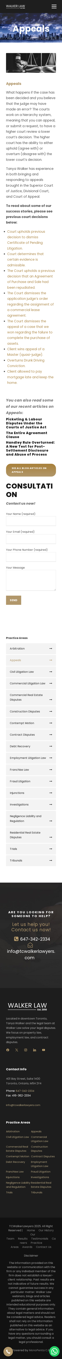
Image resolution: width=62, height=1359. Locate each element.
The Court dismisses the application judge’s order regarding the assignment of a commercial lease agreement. (30, 304)
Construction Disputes (25, 711)
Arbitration (17, 649)
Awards (27, 1247)
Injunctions (17, 793)
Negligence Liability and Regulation (25, 818)
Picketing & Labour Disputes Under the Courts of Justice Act (26, 423)
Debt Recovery (20, 746)
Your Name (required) (20, 514)
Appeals (15, 660)
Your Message (15, 568)
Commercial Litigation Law (27, 683)
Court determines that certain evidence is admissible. (25, 260)
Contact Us (43, 1247)
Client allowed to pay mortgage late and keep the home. (30, 377)
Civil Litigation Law (22, 672)
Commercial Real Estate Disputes (26, 697)
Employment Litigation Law (28, 758)
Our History (46, 1230)
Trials (13, 849)
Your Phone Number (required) (27, 550)
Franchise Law (19, 770)
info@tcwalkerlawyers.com (23, 1105)
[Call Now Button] (8, 1351)
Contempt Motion (22, 723)
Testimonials (39, 1239)
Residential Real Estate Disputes (25, 835)
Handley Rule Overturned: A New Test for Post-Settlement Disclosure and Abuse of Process (30, 448)
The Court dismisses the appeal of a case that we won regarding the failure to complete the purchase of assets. (30, 332)
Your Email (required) (20, 532)
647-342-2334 (35, 939)
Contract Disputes (22, 735)
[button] (54, 1351)
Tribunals (16, 861)
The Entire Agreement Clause (26, 435)
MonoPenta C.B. (39, 1350)
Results (23, 1239)
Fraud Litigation (20, 781)
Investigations (19, 805)
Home (31, 1230)
